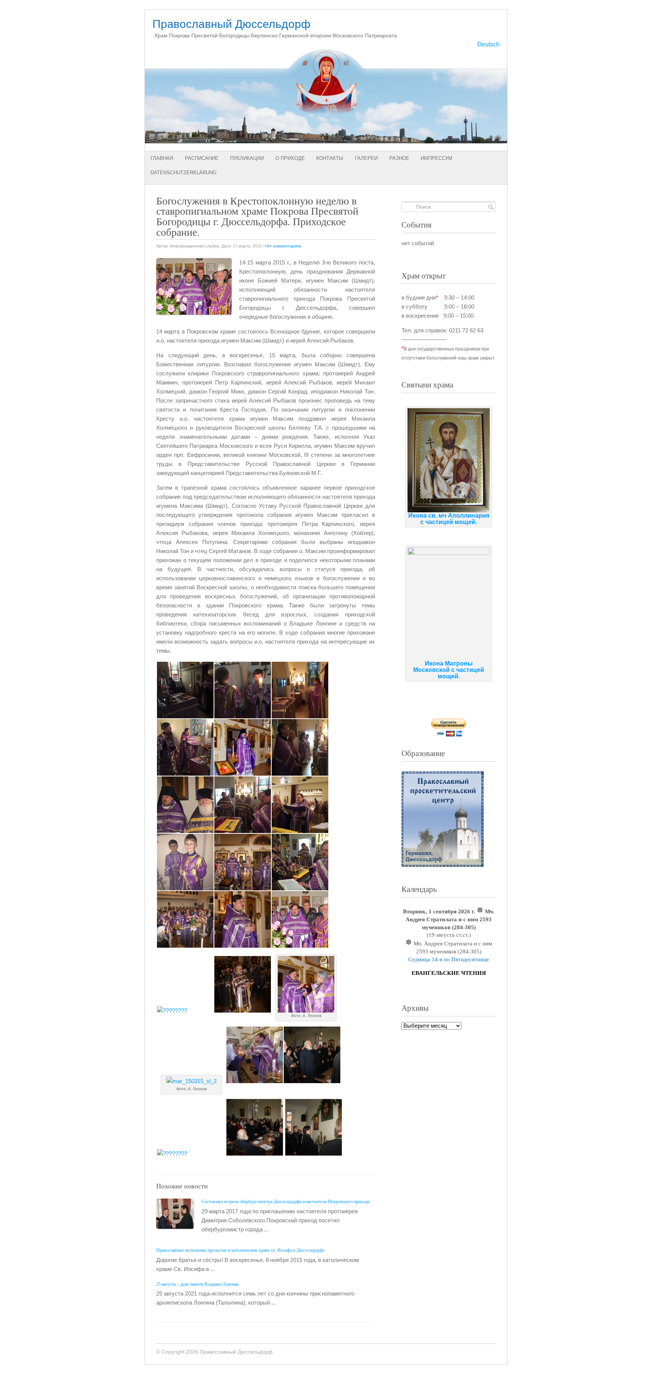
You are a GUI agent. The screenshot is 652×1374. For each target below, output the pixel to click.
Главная (162, 158)
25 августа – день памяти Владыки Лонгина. (198, 1284)
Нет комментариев (283, 246)
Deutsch (488, 44)
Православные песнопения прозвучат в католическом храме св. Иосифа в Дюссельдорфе (240, 1250)
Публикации (247, 158)
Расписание (201, 158)
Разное (399, 158)
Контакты (329, 158)
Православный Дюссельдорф (231, 24)
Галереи (366, 158)
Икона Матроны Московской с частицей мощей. (448, 669)
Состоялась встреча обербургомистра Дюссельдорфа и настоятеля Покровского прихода (285, 1201)
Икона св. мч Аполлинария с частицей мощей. (448, 518)
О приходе (290, 158)
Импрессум (436, 158)
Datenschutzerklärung (184, 172)
